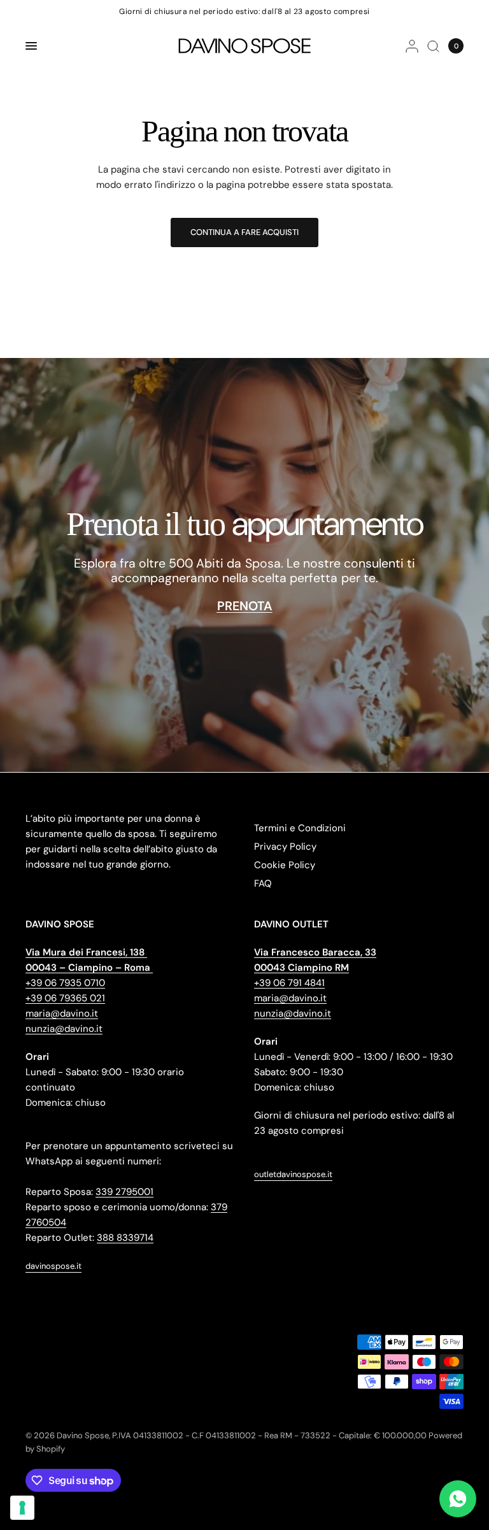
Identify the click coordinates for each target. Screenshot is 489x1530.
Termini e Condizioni (300, 828)
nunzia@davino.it (64, 1028)
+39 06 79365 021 (65, 998)
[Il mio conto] (412, 46)
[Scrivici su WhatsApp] (457, 1498)
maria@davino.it (61, 1013)
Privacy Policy (285, 846)
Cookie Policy (284, 865)
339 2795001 (124, 1191)
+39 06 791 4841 (289, 982)
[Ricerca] (433, 46)
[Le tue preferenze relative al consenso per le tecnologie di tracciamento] (22, 1508)
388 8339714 (125, 1237)
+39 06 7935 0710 (65, 982)
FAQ (263, 883)
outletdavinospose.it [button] (293, 1174)
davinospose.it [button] (53, 1266)
